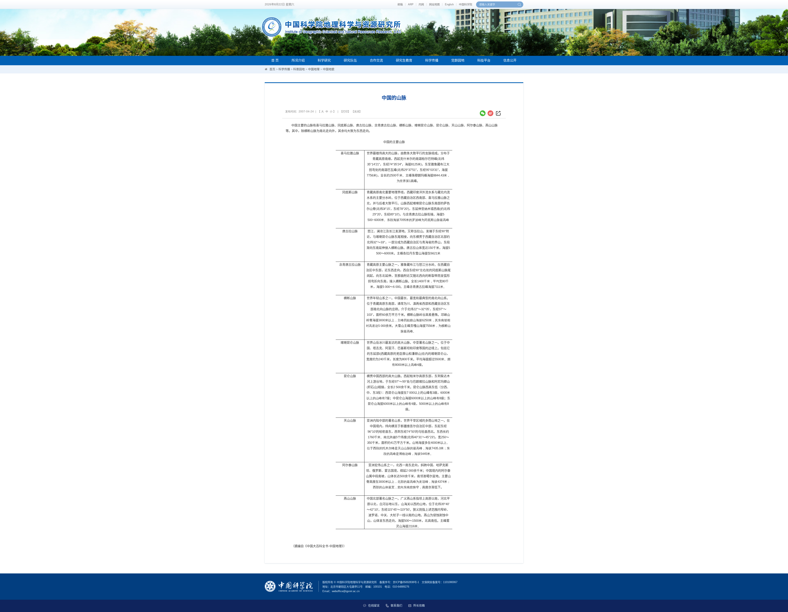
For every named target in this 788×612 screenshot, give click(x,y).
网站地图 (434, 4)
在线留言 (374, 605)
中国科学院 (465, 4)
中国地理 (314, 69)
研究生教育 (404, 60)
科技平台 (483, 60)
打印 (345, 111)
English (449, 4)
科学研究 (324, 60)
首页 (272, 69)
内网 (421, 4)
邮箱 (400, 4)
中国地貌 (328, 69)
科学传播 (431, 60)
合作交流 (376, 60)
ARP (410, 4)
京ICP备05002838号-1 (406, 582)
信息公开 (510, 60)
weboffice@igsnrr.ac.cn (346, 591)
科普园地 (299, 69)
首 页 (275, 60)
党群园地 (457, 60)
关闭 (356, 111)
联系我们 (396, 605)
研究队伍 (350, 60)
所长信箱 (419, 605)
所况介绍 (298, 60)
